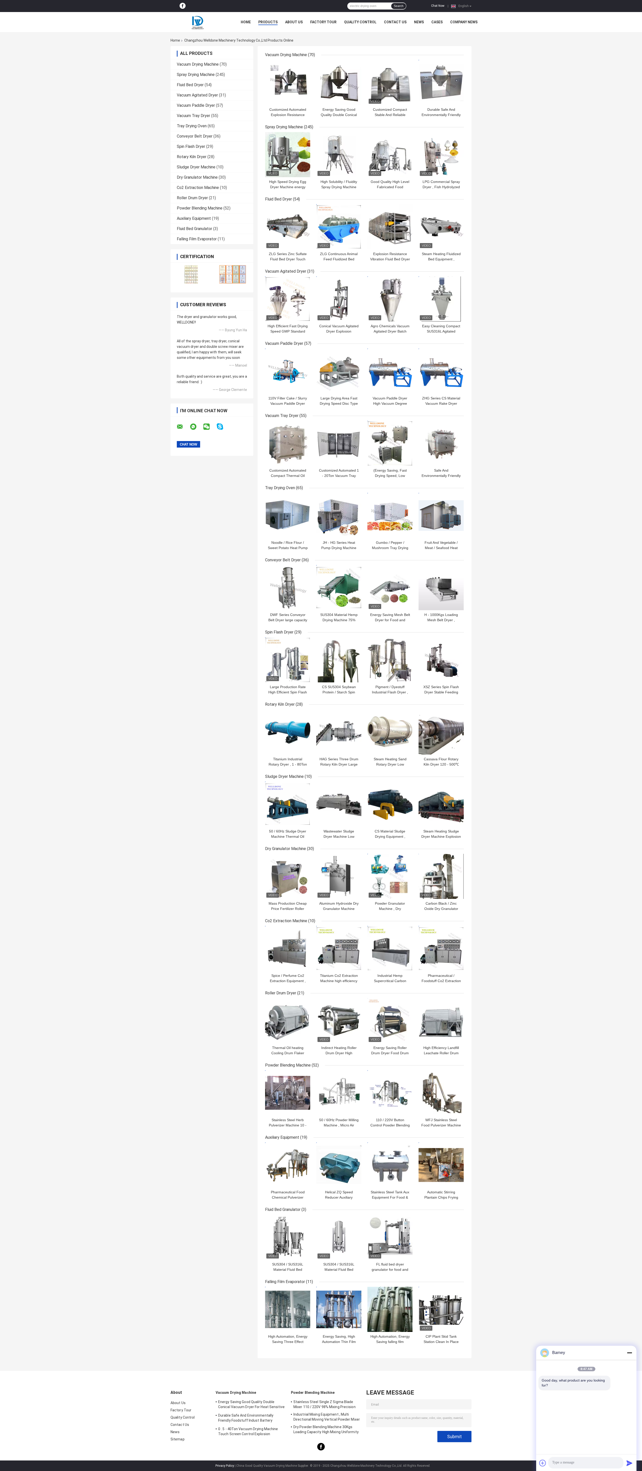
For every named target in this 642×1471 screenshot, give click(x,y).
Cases (437, 22)
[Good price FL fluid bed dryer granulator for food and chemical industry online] (390, 1237)
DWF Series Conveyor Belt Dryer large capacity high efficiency (287, 620)
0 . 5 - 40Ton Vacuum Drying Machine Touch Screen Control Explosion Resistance (248, 1432)
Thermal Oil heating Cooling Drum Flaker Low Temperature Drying (287, 1053)
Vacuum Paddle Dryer (196, 105)
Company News (463, 22)
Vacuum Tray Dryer (193, 115)
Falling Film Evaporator (197, 239)
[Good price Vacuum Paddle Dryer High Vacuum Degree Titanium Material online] (390, 371)
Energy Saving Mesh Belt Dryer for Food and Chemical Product (390, 620)
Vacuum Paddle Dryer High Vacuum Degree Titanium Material (390, 403)
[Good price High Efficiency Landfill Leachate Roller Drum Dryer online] (441, 1020)
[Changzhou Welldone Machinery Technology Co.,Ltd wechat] (209, 427)
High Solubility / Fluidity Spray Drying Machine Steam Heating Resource (339, 187)
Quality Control (360, 22)
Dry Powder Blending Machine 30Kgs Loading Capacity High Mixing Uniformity (326, 1429)
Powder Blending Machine (199, 208)
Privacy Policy (224, 1465)
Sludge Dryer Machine (196, 167)
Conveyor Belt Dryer (194, 136)
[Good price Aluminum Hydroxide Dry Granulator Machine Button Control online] (338, 876)
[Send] (629, 1462)
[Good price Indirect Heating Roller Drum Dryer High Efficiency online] (338, 1020)
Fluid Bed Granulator (194, 228)
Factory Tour (323, 22)
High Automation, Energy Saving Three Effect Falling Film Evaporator (287, 1341)
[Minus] (629, 1353)
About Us (294, 22)
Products (268, 22)
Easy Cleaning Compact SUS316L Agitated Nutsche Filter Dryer (441, 331)
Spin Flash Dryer (191, 146)
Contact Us (395, 22)
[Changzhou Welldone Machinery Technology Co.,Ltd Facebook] (182, 6)
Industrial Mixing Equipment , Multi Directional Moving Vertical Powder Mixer (326, 1416)
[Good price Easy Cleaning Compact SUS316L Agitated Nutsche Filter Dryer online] (441, 299)
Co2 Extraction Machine (198, 187)
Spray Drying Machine (196, 74)
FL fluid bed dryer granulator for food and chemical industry (390, 1269)
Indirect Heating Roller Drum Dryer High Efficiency (339, 1053)
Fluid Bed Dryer (190, 84)
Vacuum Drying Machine (198, 64)
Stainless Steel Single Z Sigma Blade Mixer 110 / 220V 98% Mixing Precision (324, 1404)
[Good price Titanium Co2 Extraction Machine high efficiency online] (338, 948)
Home (246, 22)
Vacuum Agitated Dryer (197, 95)
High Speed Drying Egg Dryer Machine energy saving (287, 187)
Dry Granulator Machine (197, 177)
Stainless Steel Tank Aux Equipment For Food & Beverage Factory (390, 1197)
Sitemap (178, 1439)
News (419, 22)
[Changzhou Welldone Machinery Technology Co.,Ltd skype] (223, 427)
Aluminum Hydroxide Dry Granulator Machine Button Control (339, 908)
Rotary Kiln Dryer (191, 156)
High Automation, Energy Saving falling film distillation (390, 1341)
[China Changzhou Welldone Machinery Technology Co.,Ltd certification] (191, 274)
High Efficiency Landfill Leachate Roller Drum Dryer (441, 1053)
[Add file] (542, 1462)
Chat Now (437, 6)
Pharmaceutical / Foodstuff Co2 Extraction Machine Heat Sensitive (441, 981)
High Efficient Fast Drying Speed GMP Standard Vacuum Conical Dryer (288, 331)
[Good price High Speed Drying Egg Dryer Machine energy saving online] (287, 154)
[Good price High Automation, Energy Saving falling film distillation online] (390, 1309)
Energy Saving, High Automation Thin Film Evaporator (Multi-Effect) (338, 1341)
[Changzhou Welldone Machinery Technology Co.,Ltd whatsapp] (196, 427)
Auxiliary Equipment (194, 218)
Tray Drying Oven (192, 126)
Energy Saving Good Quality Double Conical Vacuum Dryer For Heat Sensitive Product (251, 1405)
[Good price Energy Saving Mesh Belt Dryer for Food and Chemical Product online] (390, 587)
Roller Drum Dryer (192, 197)
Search (399, 6)
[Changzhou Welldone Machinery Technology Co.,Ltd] (198, 22)
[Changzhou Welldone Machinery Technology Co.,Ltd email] (183, 427)
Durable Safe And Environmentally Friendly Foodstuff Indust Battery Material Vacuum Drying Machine (245, 1418)
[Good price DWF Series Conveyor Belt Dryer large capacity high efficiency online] (287, 587)
